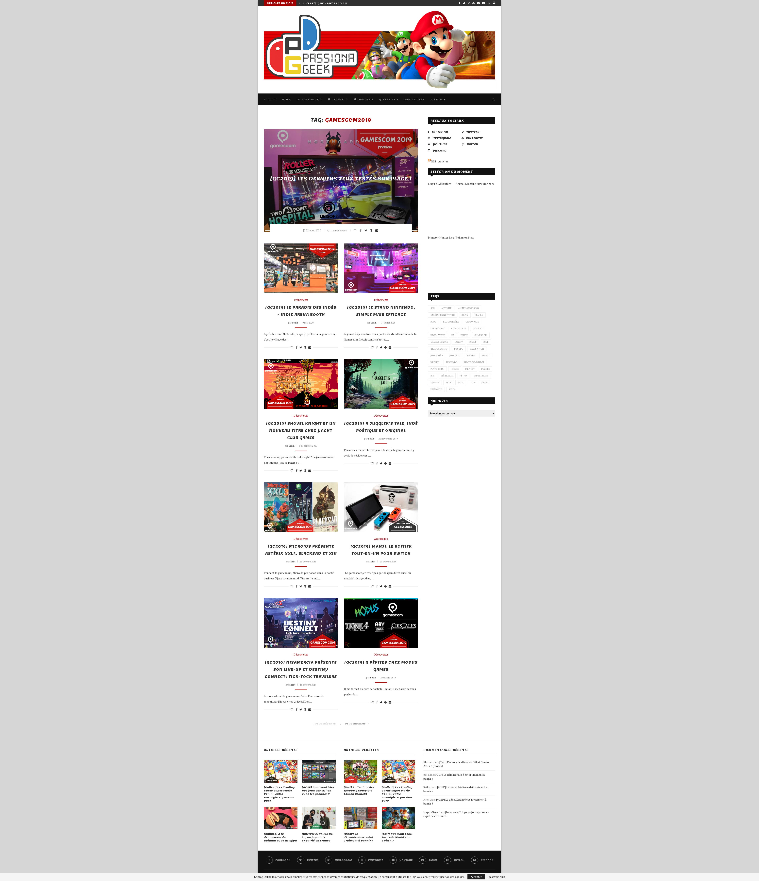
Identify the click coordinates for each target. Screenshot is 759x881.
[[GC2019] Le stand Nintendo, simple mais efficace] (381, 268)
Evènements (341, 170)
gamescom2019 (439, 342)
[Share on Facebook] (361, 230)
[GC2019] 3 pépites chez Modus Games (381, 666)
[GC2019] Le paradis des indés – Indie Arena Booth (300, 311)
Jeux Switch (477, 348)
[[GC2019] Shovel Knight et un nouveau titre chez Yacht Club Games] (301, 384)
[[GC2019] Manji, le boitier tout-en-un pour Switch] (381, 507)
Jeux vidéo (310, 99)
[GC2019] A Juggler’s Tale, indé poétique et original (381, 427)
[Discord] (494, 3)
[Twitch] (488, 3)
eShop (464, 335)
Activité (446, 308)
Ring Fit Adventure (439, 184)
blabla (479, 315)
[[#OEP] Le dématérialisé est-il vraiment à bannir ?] (360, 818)
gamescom (480, 335)
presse (455, 369)
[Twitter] (464, 3)
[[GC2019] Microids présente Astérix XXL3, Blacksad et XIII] (301, 507)
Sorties (364, 99)
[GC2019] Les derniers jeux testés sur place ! (341, 178)
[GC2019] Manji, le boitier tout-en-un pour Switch (381, 550)
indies (473, 342)
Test (448, 382)
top (472, 382)
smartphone (481, 375)
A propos (437, 99)
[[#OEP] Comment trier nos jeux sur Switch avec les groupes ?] (318, 771)
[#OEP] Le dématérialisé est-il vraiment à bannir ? (358, 837)
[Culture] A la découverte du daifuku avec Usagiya (280, 837)
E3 (452, 335)
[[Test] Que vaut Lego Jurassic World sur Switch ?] (398, 818)
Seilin (346, 186)
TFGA (461, 382)
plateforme (437, 369)
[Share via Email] (377, 230)
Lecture (338, 99)
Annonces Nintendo (442, 315)
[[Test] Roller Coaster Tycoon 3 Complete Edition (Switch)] (360, 771)
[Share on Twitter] (366, 230)
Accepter (476, 877)
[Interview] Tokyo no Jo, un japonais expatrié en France (317, 837)
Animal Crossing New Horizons (475, 184)
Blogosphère (451, 321)
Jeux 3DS (458, 348)
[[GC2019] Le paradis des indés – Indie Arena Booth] (301, 268)
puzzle (485, 369)
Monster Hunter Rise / (442, 237)
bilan (465, 315)
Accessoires (381, 538)
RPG (432, 375)
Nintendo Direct (474, 362)
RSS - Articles (439, 161)
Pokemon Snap (465, 237)
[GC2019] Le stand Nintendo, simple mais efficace (381, 311)
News (286, 99)
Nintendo (452, 362)
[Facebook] (459, 3)
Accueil (270, 99)
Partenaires (414, 99)
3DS (432, 308)
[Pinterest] (473, 3)
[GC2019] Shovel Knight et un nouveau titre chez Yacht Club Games (301, 430)
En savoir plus (496, 876)
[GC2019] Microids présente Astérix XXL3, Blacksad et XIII (301, 550)
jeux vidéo (436, 355)
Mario (485, 355)
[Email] (483, 3)
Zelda (452, 389)
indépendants (438, 348)
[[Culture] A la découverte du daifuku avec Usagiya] (280, 818)
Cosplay (478, 328)
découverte (437, 335)
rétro (463, 375)
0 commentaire (339, 230)
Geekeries (387, 99)
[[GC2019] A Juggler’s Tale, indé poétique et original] (381, 384)
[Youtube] (478, 3)
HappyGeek (430, 812)
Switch (434, 382)
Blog (433, 321)
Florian (427, 762)
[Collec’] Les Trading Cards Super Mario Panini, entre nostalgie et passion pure (279, 794)
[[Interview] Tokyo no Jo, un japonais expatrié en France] (318, 818)
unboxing (436, 389)
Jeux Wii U (455, 355)
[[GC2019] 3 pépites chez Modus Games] (381, 623)
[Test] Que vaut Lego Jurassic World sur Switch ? (397, 837)
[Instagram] (469, 3)
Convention (458, 328)
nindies (434, 362)
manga (471, 355)
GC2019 (459, 342)
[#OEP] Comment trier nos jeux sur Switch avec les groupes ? (318, 791)
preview (470, 369)
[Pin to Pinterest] (371, 230)
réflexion (447, 375)
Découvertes (301, 415)
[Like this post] (355, 230)
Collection (437, 328)
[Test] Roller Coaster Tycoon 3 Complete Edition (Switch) (359, 791)
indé (485, 342)
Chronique (472, 321)
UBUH (484, 382)
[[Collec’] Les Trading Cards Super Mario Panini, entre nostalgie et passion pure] (280, 771)
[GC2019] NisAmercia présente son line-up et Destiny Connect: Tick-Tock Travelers (301, 669)
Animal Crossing (468, 308)
